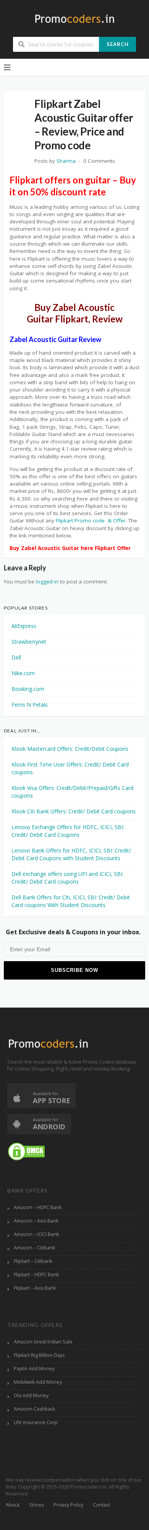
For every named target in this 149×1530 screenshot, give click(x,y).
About (12, 1505)
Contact (101, 1505)
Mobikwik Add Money (38, 1382)
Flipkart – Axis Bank (35, 1288)
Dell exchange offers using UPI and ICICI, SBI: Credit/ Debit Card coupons (67, 877)
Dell (16, 657)
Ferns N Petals (29, 704)
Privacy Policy (68, 1505)
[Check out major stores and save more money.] (75, 18)
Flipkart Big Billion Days (39, 1355)
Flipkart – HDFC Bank (36, 1274)
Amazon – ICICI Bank (36, 1234)
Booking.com (27, 688)
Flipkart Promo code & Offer (91, 520)
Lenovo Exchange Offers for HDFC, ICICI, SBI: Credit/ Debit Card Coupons (67, 830)
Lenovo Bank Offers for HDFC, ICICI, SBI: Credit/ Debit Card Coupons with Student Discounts (71, 854)
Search (118, 44)
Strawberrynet (28, 641)
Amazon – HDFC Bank (38, 1207)
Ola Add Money (31, 1395)
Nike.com (23, 673)
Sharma (66, 160)
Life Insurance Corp (36, 1422)
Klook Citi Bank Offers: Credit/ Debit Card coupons (73, 811)
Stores (36, 1505)
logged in (47, 581)
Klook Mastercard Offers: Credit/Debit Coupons (69, 748)
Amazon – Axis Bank (36, 1221)
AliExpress (23, 626)
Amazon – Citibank (34, 1247)
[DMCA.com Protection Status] (26, 1151)
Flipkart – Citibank (33, 1261)
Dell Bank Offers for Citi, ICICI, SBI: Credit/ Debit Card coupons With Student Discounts (70, 901)
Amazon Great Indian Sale (43, 1341)
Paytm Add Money (34, 1368)
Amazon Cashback (34, 1409)
